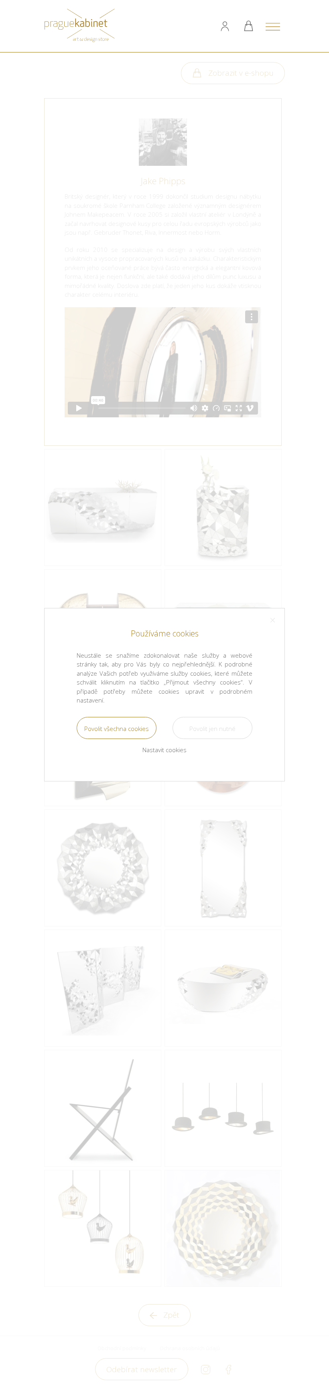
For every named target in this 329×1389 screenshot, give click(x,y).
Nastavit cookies (164, 750)
